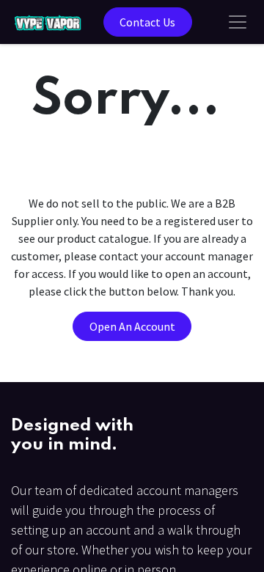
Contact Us (147, 22)
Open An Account (132, 326)
